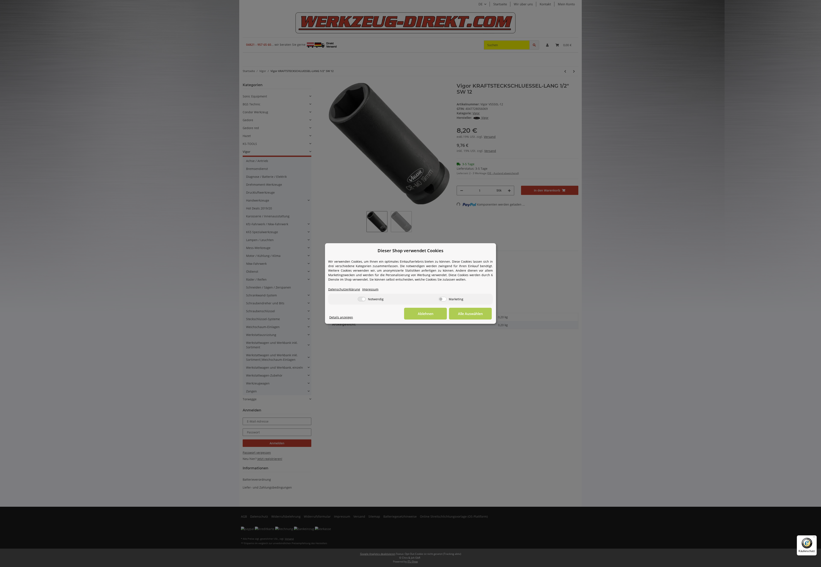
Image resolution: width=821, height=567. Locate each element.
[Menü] (814, 537)
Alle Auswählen (470, 313)
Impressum (370, 289)
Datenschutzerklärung (344, 289)
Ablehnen (425, 313)
